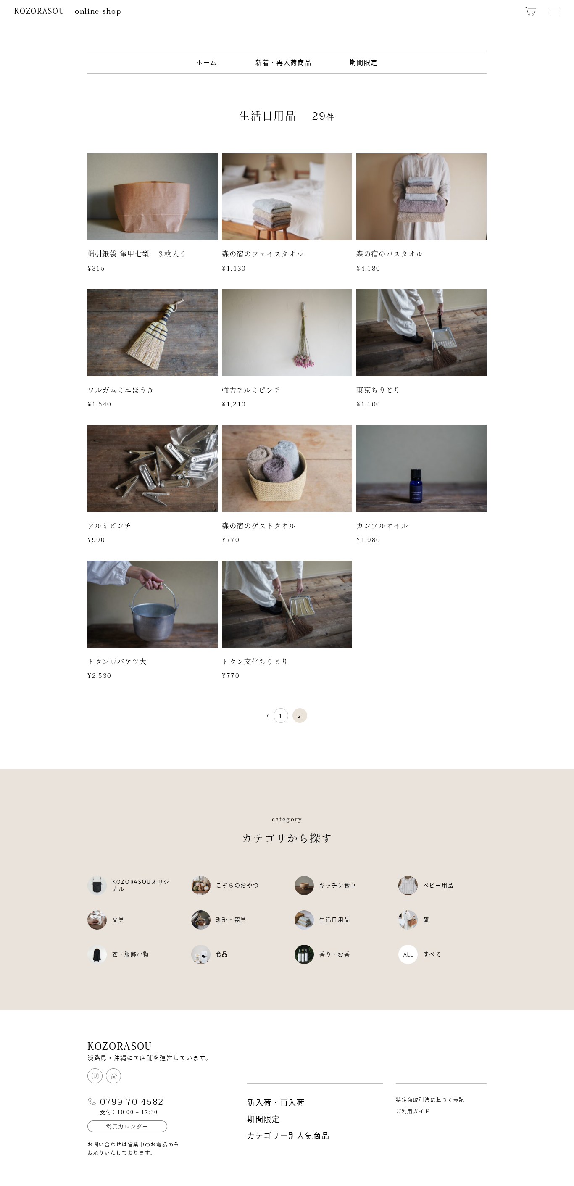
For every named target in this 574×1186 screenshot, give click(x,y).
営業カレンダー (127, 1126)
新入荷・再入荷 (276, 1102)
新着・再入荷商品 (283, 62)
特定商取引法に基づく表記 (430, 1099)
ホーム (206, 62)
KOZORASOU (67, 11)
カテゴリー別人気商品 (288, 1135)
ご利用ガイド (413, 1111)
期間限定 (364, 62)
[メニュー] (554, 11)
